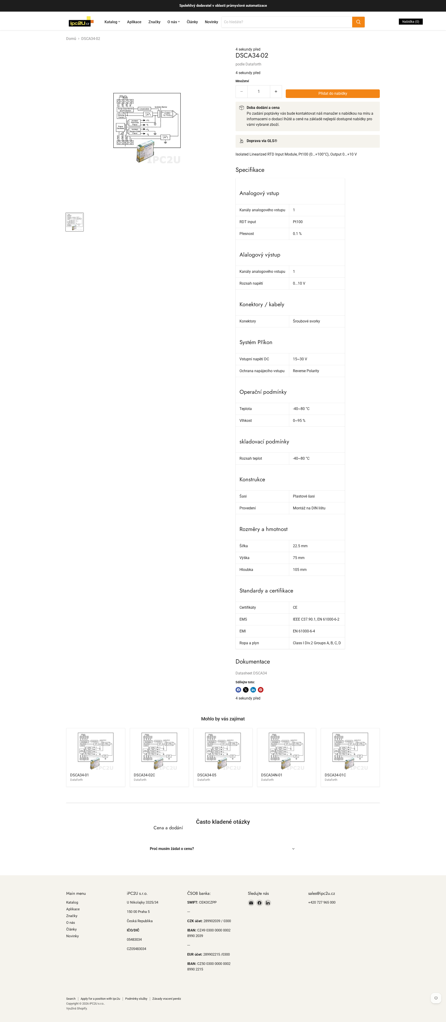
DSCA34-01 (79, 775)
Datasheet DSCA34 (251, 673)
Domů (71, 39)
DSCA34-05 (206, 775)
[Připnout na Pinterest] (260, 690)
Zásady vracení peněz (166, 998)
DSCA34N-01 (271, 775)
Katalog (111, 22)
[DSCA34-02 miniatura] (74, 222)
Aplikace (134, 22)
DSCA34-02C (144, 775)
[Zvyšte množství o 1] (276, 91)
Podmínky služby (136, 998)
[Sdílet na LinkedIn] (253, 690)
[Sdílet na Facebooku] (238, 690)
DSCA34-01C (335, 775)
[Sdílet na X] (246, 690)
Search (70, 998)
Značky (154, 22)
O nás (172, 22)
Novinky (211, 22)
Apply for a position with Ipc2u (100, 998)
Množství (242, 81)
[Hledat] (358, 22)
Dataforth (253, 64)
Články (192, 22)
